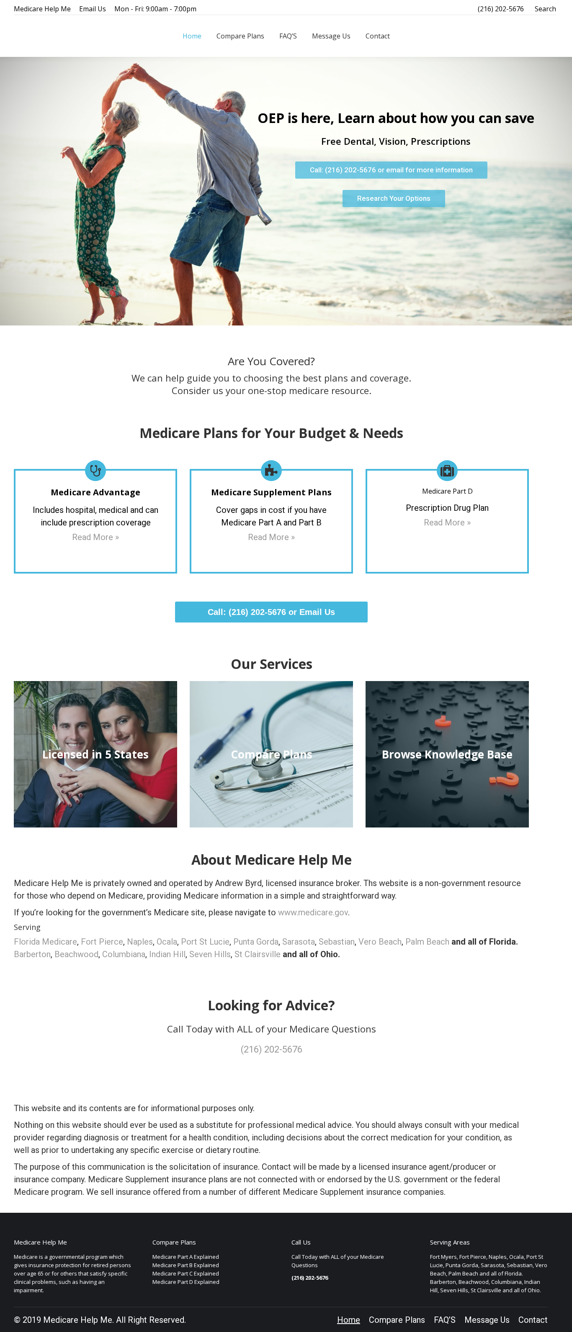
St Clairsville (257, 954)
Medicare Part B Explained (185, 1265)
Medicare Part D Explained (185, 1282)
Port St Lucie (205, 942)
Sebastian (337, 942)
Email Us (92, 8)
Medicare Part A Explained (185, 1256)
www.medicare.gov (313, 912)
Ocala (167, 942)
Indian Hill (167, 954)
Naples (140, 942)
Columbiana (123, 954)
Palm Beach (427, 942)
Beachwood (76, 954)
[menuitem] (192, 36)
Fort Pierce (102, 942)
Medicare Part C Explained (185, 1273)
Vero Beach (380, 942)
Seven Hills (210, 954)
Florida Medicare (45, 942)
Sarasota (298, 942)
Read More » (95, 537)
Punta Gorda (255, 942)
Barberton (32, 954)
